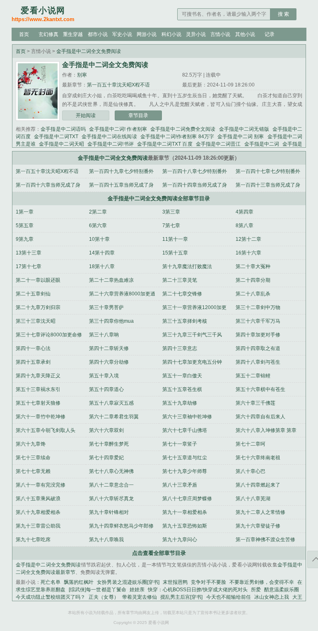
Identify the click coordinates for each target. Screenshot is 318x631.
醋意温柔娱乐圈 (281, 590)
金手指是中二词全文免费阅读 (88, 51)
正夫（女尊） (103, 597)
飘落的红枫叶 (79, 582)
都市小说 (98, 34)
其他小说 (245, 34)
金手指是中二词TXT (56, 136)
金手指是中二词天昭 (61, 144)
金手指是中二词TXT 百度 (165, 144)
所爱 (256, 590)
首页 (24, 34)
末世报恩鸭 (175, 582)
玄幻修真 (48, 34)
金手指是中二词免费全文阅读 (183, 129)
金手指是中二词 (261, 144)
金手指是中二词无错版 (244, 129)
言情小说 (220, 34)
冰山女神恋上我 (271, 597)
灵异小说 (196, 34)
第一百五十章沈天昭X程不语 (118, 85)
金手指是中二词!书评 (110, 144)
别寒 (82, 75)
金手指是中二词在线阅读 (109, 136)
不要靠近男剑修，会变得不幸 (261, 582)
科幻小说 (171, 34)
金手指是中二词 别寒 (240, 136)
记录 (270, 34)
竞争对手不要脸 (208, 582)
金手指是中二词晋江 (218, 144)
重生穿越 (73, 34)
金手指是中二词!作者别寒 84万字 (177, 136)
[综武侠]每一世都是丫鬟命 (97, 590)
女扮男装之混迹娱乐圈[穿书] (128, 582)
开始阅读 (86, 115)
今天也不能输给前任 (228, 597)
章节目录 (138, 115)
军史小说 (122, 34)
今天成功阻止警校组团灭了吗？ (51, 597)
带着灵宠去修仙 (139, 597)
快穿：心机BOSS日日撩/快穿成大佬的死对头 (198, 590)
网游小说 (147, 34)
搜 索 (283, 14)
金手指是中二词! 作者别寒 (118, 129)
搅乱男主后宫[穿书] (181, 597)
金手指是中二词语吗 (63, 129)
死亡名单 (50, 582)
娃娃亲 (137, 590)
